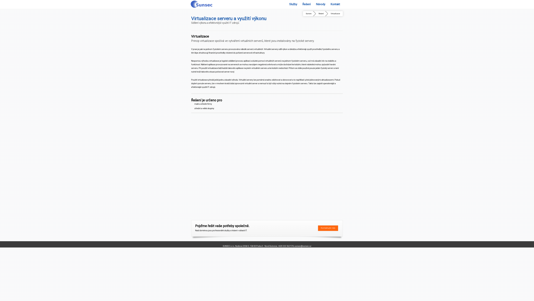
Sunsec (309, 14)
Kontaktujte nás (328, 228)
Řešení (321, 14)
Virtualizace (335, 14)
